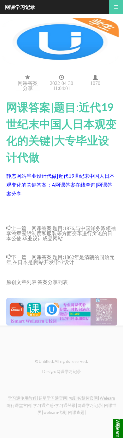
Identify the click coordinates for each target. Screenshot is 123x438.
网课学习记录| (90, 405)
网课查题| (77, 412)
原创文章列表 (21, 282)
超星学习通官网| (53, 398)
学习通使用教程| (23, 398)
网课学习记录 (68, 371)
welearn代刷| (55, 412)
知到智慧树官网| (84, 398)
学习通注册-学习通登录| (55, 405)
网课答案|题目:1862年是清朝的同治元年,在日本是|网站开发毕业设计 (60, 259)
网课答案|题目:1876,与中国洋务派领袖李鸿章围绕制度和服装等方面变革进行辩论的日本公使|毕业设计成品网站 (61, 233)
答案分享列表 (53, 282)
